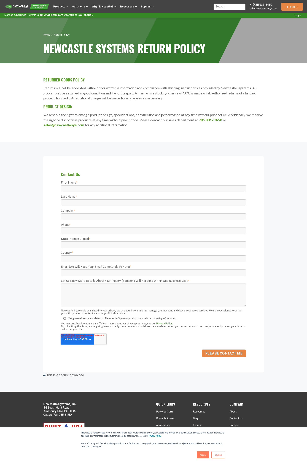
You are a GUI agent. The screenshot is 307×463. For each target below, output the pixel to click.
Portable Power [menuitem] (165, 418)
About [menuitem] (233, 411)
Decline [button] (218, 454)
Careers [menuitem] (234, 425)
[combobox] (230, 7)
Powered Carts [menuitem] (164, 411)
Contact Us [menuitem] (236, 418)
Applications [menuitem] (163, 425)
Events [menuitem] (197, 425)
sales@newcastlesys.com (263, 8)
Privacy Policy (155, 435)
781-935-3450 (62, 414)
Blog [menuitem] (195, 418)
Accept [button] (203, 454)
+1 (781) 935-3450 (261, 4)
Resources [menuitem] (199, 411)
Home (46, 34)
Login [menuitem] (298, 15)
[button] (60, 7)
